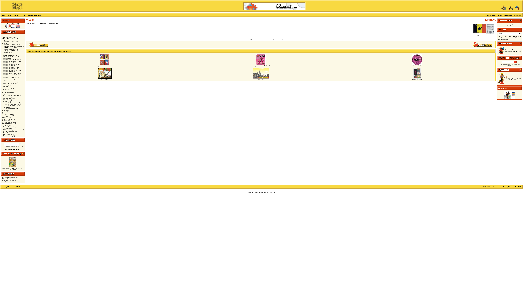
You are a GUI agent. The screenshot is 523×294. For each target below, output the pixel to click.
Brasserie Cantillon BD (11, 44)
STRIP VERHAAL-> (8, 124)
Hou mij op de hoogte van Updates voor (513, 50)
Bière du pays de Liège (10, 56)
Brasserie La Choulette (10, 74)
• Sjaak (4, 133)
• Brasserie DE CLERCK (10, 104)
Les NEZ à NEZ (7, 115)
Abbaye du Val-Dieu (9, 55)
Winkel (9, 15)
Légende (5, 94)
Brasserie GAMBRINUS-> (11, 70)
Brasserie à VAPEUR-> (10, 59)
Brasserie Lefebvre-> (9, 77)
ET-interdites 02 (417, 79)
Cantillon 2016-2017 (10, 49)
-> (8, 38)
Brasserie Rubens (8, 79)
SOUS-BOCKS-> (7, 122)
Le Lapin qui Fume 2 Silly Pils (261, 66)
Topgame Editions (269, 192)
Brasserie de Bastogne (10, 64)
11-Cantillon (261, 79)
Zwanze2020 (417, 66)
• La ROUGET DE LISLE (10, 109)
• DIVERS (6, 107)
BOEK (4, 110)
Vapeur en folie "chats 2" (104, 66)
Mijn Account (491, 15)
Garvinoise (6, 89)
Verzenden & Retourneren (10, 177)
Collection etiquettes (9, 82)
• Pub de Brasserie (8, 131)
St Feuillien (6, 100)
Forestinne (6, 86)
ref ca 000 (104, 79)
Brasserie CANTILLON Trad (12, 46)
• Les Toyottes (6, 128)
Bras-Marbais (7, 58)
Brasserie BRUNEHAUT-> (11, 61)
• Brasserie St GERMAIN (10, 106)
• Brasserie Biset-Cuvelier (11, 103)
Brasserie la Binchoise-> (10, 73)
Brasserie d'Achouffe (9, 62)
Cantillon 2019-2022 (10, 50)
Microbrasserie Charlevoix (11, 95)
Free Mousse (7, 88)
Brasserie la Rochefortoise (11, 76)
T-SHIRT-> (5, 125)
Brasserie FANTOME (9, 68)
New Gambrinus (8, 98)
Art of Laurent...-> (7, 37)
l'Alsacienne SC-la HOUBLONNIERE (8, 91)
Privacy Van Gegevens (9, 179)
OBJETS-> (5, 118)
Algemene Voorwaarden (9, 180)
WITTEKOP (6, 101)
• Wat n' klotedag (7, 136)
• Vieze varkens (7, 134)
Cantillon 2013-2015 (34, 15)
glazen (4, 112)
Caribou (5, 80)
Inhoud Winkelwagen (505, 15)
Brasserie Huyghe (8, 71)
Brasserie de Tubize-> (9, 67)
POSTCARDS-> (7, 119)
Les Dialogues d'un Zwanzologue (12, 168)
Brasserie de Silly (8, 65)
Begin (4, 15)
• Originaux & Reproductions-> (11, 130)
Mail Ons (4, 182)
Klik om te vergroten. (483, 36)
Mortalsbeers (7, 97)
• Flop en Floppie (7, 127)
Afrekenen (517, 15)
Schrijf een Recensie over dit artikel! (514, 78)
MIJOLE (4, 116)
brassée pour (8, 52)
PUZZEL (4, 121)
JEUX (3, 113)
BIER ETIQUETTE (19, 15)
